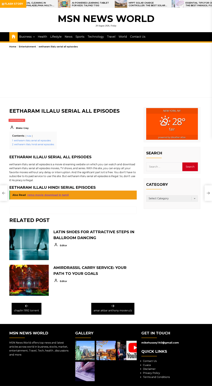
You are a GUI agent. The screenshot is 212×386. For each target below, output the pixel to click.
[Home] (13, 36)
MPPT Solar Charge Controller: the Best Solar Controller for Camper (136, 4)
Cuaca (147, 365)
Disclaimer (149, 369)
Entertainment (17, 120)
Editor (63, 245)
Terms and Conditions (156, 377)
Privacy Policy (151, 373)
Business (25, 36)
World (123, 36)
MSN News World (106, 18)
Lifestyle (56, 36)
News (68, 36)
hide (29, 136)
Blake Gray (22, 128)
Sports (80, 36)
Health (42, 36)
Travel (111, 36)
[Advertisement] (106, 72)
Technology (96, 36)
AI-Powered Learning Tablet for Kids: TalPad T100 (79, 4)
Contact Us (137, 36)
